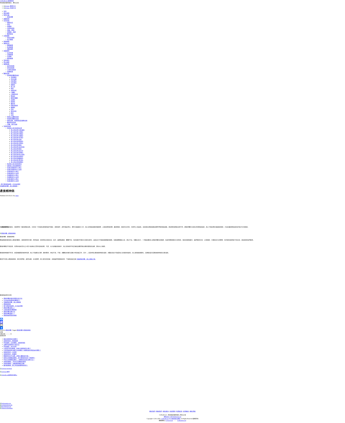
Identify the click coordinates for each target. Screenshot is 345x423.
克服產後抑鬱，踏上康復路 (8, 186)
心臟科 (13, 92)
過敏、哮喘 (10, 30)
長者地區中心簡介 (13, 171)
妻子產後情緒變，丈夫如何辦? (10, 184)
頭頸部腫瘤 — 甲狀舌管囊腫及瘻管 (15, 361)
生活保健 (10, 52)
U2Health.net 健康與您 (7, 1)
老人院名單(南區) (16, 149)
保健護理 (6, 51)
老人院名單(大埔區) (17, 132)
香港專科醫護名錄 (13, 75)
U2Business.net (181, 420)
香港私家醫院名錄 (13, 118)
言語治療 (14, 79)
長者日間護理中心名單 (14, 169)
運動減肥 (10, 49)
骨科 (12, 88)
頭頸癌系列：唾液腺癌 (11, 341)
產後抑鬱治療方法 (9, 311)
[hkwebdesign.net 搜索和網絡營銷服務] (5, 406)
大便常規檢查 (11, 69)
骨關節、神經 (11, 32)
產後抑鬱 (10, 17)
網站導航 (193, 411)
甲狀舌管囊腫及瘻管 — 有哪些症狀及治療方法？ (19, 359)
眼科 (12, 113)
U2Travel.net (169, 420)
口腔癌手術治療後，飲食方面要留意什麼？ (17, 348)
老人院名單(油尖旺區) (18, 147)
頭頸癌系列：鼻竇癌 (10, 354)
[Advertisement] (54, 209)
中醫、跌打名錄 (12, 124)
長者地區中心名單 (13, 173)
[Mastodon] (172, 322)
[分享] (172, 327)
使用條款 (186, 411)
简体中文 (12, 8)
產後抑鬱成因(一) (9, 313)
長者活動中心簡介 (13, 179)
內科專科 (14, 81)
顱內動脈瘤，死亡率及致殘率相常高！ (16, 365)
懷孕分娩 (6, 15)
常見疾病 (6, 20)
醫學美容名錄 (11, 122)
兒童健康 (6, 36)
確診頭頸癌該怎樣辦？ (11, 339)
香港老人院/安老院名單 (14, 128)
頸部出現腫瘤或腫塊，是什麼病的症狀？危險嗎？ (19, 358)
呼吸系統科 (14, 105)
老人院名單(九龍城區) (18, 130)
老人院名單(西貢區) (17, 141)
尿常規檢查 (10, 68)
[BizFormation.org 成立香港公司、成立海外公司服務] (5, 403)
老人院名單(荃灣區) (17, 152)
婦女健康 (6, 13)
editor (17, 195)
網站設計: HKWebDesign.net (172, 417)
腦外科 (13, 103)
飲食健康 (10, 47)
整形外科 (14, 111)
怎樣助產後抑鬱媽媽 (10, 309)
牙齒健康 (10, 54)
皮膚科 (13, 100)
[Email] (172, 325)
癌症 (8, 24)
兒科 (12, 115)
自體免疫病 (10, 28)
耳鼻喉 (9, 56)
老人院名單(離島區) (17, 158)
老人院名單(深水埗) (17, 150)
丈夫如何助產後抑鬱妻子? (12, 300)
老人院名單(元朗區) (17, 135)
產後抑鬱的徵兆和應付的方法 (13, 298)
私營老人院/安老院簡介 (14, 164)
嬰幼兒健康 (10, 37)
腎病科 (13, 96)
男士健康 (6, 62)
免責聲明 (172, 411)
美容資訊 (6, 60)
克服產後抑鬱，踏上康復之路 (86, 259)
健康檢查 (6, 64)
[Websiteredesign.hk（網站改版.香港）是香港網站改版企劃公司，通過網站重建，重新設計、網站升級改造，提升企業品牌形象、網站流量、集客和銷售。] (6, 405)
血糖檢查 (10, 71)
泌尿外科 (14, 90)
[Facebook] (172, 319)
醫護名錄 (6, 73)
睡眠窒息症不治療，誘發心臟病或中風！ (16, 356)
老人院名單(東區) (16, 145)
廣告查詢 (166, 411)
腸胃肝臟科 (14, 98)
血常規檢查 (10, 66)
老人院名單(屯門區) (17, 137)
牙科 (12, 109)
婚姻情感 (6, 19)
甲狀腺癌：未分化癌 (10, 346)
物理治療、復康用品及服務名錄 (17, 120)
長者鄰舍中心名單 (13, 177)
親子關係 (10, 39)
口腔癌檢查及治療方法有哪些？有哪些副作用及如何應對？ (22, 350)
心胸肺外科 (14, 94)
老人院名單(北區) (16, 139)
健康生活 (6, 43)
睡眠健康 (10, 45)
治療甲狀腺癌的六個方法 (11, 344)
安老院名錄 (7, 126)
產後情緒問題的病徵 (10, 315)
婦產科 (13, 85)
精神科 (13, 101)
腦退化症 (10, 22)
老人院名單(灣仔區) (17, 160)
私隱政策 (179, 411)
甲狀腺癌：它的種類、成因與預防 (14, 342)
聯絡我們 (159, 411)
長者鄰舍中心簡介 (13, 175)
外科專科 (14, 83)
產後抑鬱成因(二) (9, 308)
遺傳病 (9, 26)
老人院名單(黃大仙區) (18, 154)
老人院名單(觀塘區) (17, 162)
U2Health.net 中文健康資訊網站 (170, 418)
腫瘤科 (13, 107)
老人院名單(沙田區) (17, 143)
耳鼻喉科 (14, 77)
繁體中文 (12, 6)
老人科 (13, 86)
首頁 (5, 11)
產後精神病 (7, 304)
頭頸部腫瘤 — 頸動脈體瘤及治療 (14, 363)
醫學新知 (10, 34)
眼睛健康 (10, 58)
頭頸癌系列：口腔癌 (10, 352)
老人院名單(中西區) (17, 134)
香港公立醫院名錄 (13, 117)
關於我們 (152, 411)
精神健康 (6, 41)
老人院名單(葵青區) (17, 156)
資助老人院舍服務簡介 (14, 166)
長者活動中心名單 (13, 181)
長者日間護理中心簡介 (14, 167)
